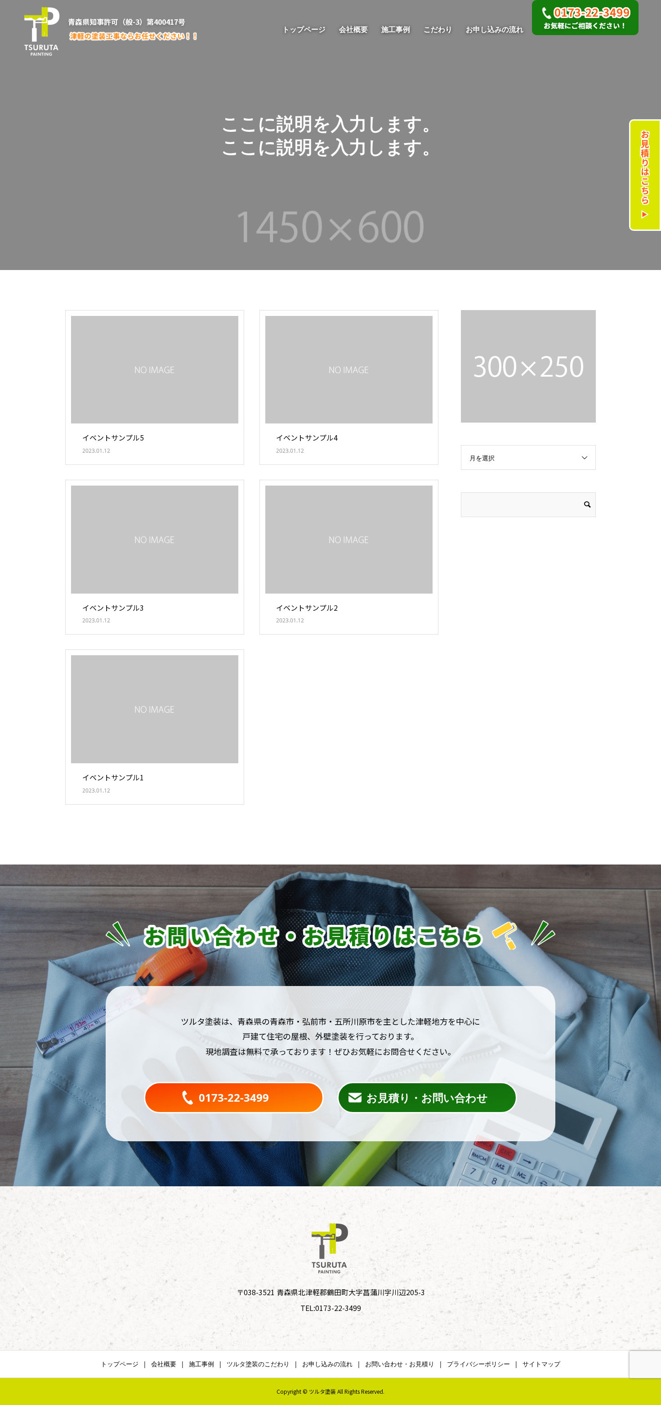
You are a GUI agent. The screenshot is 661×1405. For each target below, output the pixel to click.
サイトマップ (541, 1364)
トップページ (304, 29)
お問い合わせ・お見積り (399, 1364)
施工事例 (395, 29)
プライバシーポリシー (478, 1364)
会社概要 (353, 29)
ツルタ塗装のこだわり (258, 1364)
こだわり (438, 29)
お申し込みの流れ (494, 29)
